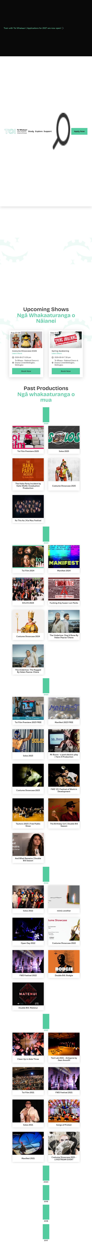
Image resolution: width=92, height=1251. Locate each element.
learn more (17, 353)
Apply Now (79, 131)
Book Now (26, 371)
